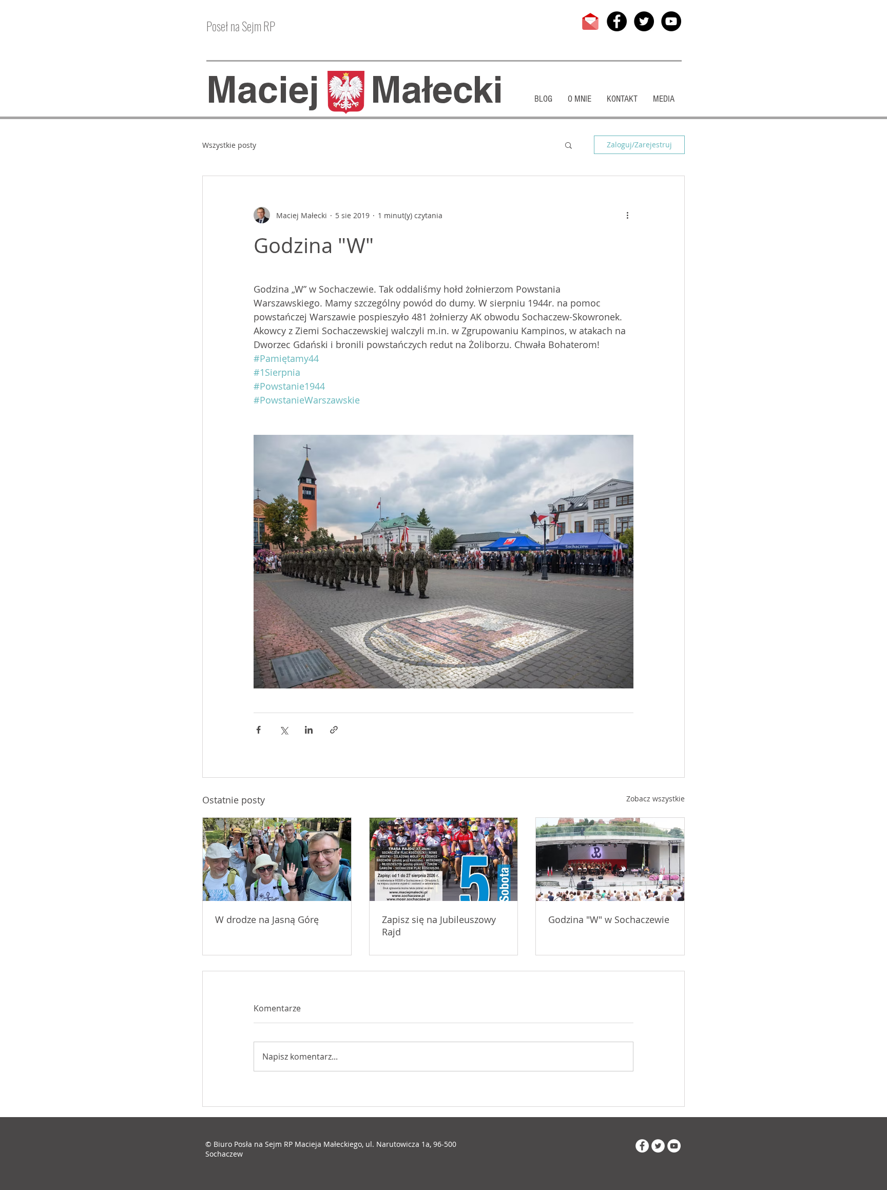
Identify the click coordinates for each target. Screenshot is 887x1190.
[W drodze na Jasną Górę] (277, 859)
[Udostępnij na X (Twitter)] (283, 730)
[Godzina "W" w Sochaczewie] (610, 859)
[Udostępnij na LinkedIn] (309, 730)
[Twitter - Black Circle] (644, 21)
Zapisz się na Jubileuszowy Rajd (439, 925)
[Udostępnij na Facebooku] (258, 730)
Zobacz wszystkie (655, 798)
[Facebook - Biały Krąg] (642, 1146)
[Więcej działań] (627, 215)
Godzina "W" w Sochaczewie (608, 919)
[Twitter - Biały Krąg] (658, 1146)
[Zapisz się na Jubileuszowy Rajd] (444, 859)
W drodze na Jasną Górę (267, 919)
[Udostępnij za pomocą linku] (334, 730)
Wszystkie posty (229, 145)
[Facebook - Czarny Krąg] (617, 21)
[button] (568, 145)
